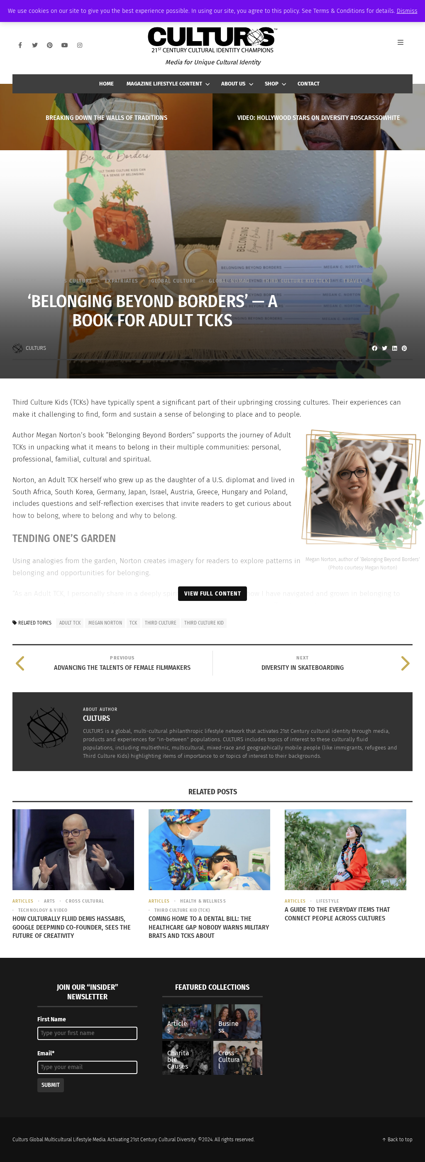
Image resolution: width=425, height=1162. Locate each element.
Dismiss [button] (407, 11)
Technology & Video (43, 910)
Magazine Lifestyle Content (164, 84)
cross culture (71, 280)
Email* (45, 1053)
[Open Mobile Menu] (405, 45)
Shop (271, 84)
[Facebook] (19, 45)
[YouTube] (64, 45)
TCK (133, 623)
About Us (233, 84)
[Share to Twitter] (384, 348)
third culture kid (204, 623)
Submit (51, 1085)
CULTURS (36, 348)
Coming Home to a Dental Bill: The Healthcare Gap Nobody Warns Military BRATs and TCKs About (209, 927)
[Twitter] (34, 45)
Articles (24, 280)
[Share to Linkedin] (394, 348)
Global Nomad (229, 280)
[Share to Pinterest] (404, 348)
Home (106, 84)
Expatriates (121, 280)
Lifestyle (327, 901)
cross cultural (85, 901)
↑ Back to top (397, 1139)
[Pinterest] (49, 45)
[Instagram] (79, 45)
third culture (160, 623)
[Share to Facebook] (374, 348)
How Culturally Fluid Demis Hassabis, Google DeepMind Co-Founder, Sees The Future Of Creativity (71, 927)
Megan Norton (105, 623)
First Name (51, 1019)
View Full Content (212, 593)
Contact (309, 84)
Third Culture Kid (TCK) (297, 280)
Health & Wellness (203, 901)
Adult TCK (70, 623)
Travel (353, 280)
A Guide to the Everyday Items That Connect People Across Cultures (337, 914)
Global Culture (173, 280)
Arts (49, 901)
